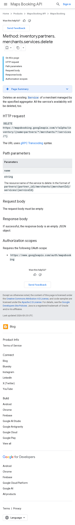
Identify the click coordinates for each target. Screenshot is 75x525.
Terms (6, 508)
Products (17, 13)
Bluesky (7, 366)
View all (7, 443)
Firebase (7, 415)
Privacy (17, 508)
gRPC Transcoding (32, 143)
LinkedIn (7, 377)
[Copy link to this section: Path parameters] (33, 153)
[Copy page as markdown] (18, 48)
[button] (37, 89)
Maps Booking (57, 13)
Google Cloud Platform (15, 482)
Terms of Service (12, 345)
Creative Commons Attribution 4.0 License (27, 298)
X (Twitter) (9, 383)
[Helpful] (24, 20)
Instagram (8, 372)
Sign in (67, 4)
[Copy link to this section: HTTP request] (28, 116)
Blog (5, 360)
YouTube (8, 389)
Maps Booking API (26, 4)
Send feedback (16, 28)
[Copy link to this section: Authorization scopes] (40, 241)
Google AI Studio (12, 421)
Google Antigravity (13, 426)
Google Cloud (10, 432)
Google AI (8, 488)
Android (7, 404)
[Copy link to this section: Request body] (28, 202)
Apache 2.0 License (32, 302)
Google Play (9, 438)
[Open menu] (5, 4)
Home (6, 13)
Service (33, 97)
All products (9, 494)
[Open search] (58, 4)
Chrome (7, 409)
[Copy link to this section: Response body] (31, 219)
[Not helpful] (29, 20)
